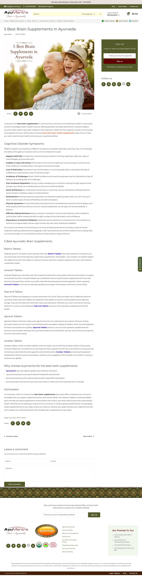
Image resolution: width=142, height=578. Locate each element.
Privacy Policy (67, 530)
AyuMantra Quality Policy (69, 541)
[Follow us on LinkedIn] (128, 84)
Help (124, 573)
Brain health (21, 418)
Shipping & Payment (70, 545)
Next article (87, 436)
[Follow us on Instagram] (114, 84)
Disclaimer (66, 537)
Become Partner (68, 527)
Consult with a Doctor (47, 21)
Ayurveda (8, 34)
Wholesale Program (45, 6)
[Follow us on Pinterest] (119, 84)
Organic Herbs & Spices (65, 21)
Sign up (120, 61)
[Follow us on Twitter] (109, 84)
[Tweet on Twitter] (26, 114)
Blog (29, 21)
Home (6, 21)
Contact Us (134, 6)
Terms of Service (68, 548)
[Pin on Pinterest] (21, 114)
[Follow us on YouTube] (123, 83)
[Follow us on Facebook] (103, 84)
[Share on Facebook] (15, 114)
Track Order (122, 6)
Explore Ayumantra (17, 21)
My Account (112, 15)
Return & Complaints (70, 533)
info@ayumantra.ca (13, 6)
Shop (34, 21)
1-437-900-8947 (30, 6)
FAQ (113, 6)
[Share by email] (31, 114)
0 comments (86, 114)
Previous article (12, 436)
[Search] (100, 14)
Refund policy (67, 552)
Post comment (15, 484)
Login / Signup (114, 573)
